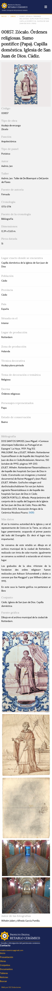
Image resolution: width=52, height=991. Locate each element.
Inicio (4, 16)
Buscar (3, 981)
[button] (46, 7)
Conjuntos (5, 965)
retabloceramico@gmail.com (11, 950)
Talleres (4, 973)
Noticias (4, 977)
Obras (13, 16)
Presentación (6, 957)
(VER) (31, 512)
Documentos (6, 969)
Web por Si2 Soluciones (11, 987)
